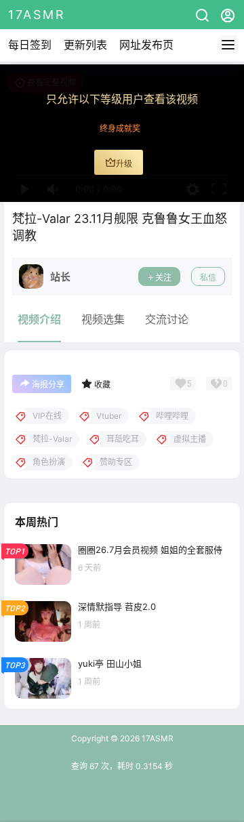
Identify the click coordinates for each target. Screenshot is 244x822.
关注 (163, 277)
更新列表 (85, 45)
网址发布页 (146, 45)
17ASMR (157, 738)
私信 (208, 277)
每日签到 (30, 45)
